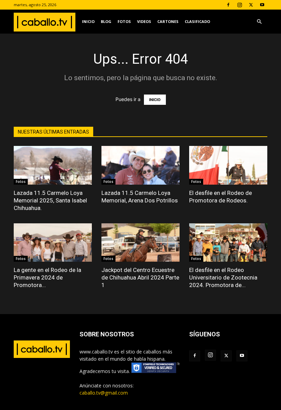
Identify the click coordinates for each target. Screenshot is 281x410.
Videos (144, 21)
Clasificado (197, 21)
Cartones (168, 21)
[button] (259, 21)
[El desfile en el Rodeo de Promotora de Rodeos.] (228, 165)
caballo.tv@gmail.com (104, 392)
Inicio (88, 21)
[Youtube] (262, 5)
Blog (106, 21)
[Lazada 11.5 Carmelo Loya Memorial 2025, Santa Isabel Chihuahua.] (53, 165)
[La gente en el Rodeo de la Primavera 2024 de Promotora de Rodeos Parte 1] (53, 242)
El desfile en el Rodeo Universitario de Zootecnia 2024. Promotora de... (223, 277)
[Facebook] (228, 5)
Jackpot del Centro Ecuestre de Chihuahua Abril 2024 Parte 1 (140, 277)
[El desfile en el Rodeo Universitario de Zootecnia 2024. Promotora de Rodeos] (228, 242)
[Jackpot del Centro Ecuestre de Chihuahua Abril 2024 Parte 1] (140, 242)
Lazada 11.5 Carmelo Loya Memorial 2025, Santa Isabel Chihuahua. (50, 200)
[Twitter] (251, 5)
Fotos (124, 21)
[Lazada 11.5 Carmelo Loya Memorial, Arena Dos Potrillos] (140, 165)
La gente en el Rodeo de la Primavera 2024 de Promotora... (47, 277)
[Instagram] (239, 5)
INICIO (155, 99)
